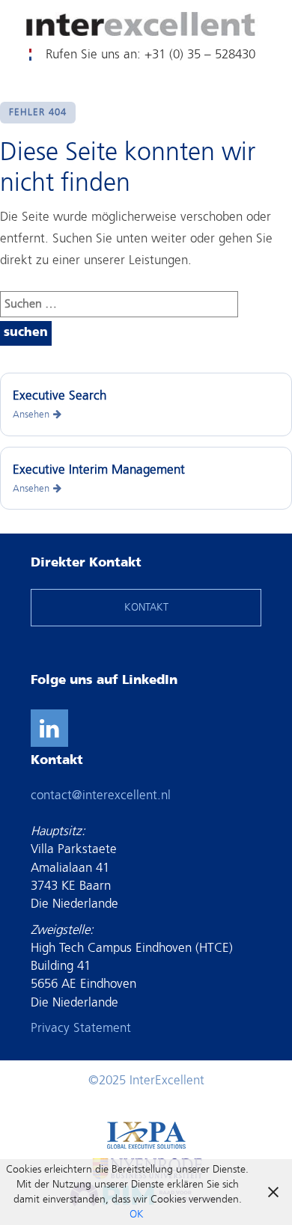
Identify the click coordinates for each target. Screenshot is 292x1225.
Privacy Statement (81, 1028)
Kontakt (24, 54)
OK (137, 1214)
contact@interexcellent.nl (101, 795)
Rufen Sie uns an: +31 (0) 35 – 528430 (150, 54)
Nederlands (30, 54)
